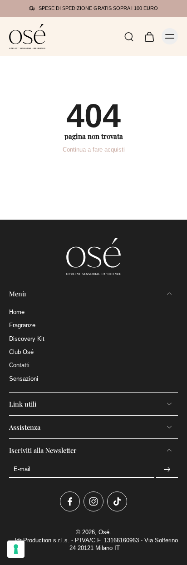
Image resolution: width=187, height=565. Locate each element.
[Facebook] (70, 501)
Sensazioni (23, 378)
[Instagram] (93, 501)
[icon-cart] (149, 36)
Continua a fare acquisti (94, 150)
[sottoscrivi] (167, 470)
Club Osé (21, 352)
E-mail (22, 469)
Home (17, 312)
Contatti (19, 365)
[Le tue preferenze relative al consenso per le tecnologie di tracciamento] (16, 549)
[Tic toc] (117, 501)
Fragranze (22, 325)
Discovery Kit (26, 338)
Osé (103, 532)
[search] (129, 36)
